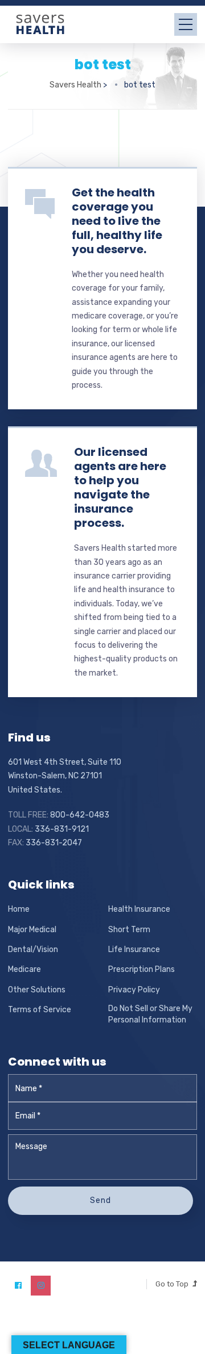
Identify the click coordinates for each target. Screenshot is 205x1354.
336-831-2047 (54, 843)
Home (19, 909)
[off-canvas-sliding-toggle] (185, 24)
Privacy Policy (134, 990)
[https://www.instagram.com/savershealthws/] (41, 1286)
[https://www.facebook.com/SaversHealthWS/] (18, 1286)
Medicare (24, 969)
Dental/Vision (33, 949)
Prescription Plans (141, 969)
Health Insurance (139, 909)
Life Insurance (134, 949)
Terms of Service (39, 1010)
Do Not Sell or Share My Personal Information (150, 1014)
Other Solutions (36, 990)
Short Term (129, 929)
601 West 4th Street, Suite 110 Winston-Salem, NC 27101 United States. (64, 776)
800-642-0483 (79, 815)
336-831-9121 (62, 829)
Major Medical (32, 929)
